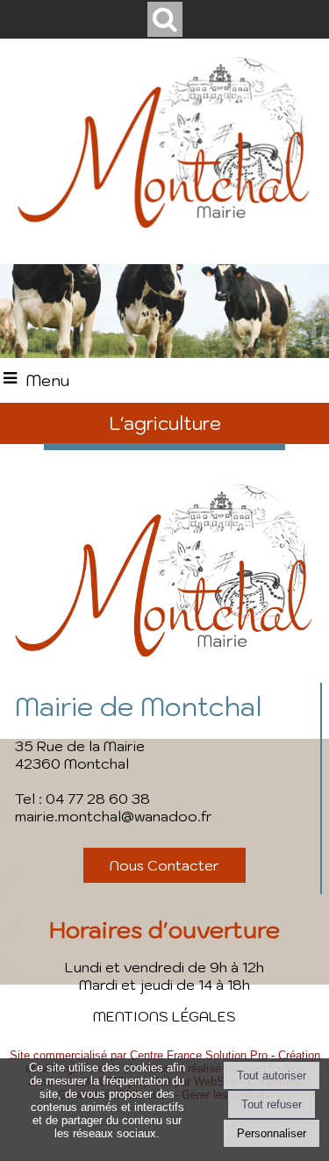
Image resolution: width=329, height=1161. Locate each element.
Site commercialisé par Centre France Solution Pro (139, 1055)
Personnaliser (271, 1133)
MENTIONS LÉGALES (164, 1016)
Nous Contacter (164, 865)
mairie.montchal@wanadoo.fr (113, 816)
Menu (47, 380)
